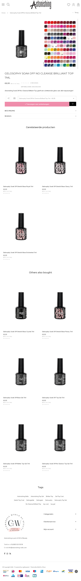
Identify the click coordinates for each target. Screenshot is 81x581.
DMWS (39, 567)
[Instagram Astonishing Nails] (7, 553)
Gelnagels (39, 500)
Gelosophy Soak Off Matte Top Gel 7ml (16, 464)
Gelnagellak (30, 500)
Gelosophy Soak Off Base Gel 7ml (14, 398)
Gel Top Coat (59, 496)
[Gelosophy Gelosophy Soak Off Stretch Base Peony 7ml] (60, 305)
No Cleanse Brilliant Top (33, 504)
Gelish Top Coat (19, 500)
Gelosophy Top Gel (61, 500)
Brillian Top (49, 496)
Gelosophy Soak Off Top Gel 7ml (53, 398)
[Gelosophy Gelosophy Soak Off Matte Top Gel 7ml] (21, 437)
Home (3, 13)
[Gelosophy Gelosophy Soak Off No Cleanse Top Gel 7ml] (60, 437)
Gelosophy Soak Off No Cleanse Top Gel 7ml (57, 464)
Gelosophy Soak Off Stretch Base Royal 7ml (18, 186)
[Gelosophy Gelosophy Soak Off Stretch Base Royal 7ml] (21, 160)
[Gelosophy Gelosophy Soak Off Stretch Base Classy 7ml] (60, 160)
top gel (53, 504)
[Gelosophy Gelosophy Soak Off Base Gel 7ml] (21, 371)
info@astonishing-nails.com (17, 547)
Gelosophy (48, 500)
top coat (46, 504)
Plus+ (44, 567)
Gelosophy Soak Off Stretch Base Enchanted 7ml (19, 252)
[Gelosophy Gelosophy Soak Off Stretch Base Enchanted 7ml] (21, 226)
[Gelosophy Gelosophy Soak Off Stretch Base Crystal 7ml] (21, 305)
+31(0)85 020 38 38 (16, 544)
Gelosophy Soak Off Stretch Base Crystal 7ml (18, 332)
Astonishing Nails (23, 496)
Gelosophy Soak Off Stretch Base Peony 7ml (57, 332)
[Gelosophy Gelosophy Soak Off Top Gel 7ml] (60, 371)
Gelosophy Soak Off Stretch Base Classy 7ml (57, 186)
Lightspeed (25, 567)
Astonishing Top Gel (37, 496)
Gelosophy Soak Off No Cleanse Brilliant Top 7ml (25, 13)
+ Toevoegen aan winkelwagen (37, 104)
